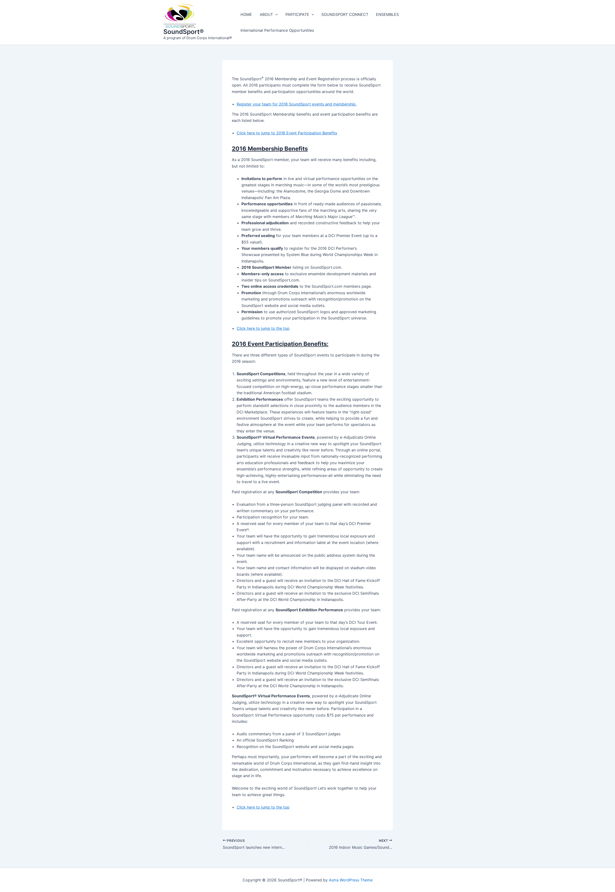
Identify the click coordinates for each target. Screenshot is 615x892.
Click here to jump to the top (263, 328)
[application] (275, 14)
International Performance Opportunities (277, 30)
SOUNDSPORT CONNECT (344, 14)
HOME (246, 14)
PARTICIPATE (297, 14)
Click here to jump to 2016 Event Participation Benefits (287, 133)
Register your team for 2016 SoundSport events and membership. (297, 104)
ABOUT (266, 14)
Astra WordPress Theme (351, 880)
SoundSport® (183, 31)
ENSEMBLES (387, 14)
